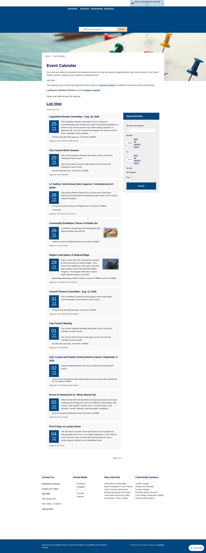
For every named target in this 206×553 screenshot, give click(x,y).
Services (84, 9)
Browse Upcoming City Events (117, 492)
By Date (134, 135)
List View (50, 80)
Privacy (65, 545)
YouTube (80, 493)
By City (129, 168)
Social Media (101, 545)
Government (97, 10)
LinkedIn (80, 496)
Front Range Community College (149, 495)
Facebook (80, 484)
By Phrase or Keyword (134, 126)
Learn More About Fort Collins (117, 495)
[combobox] (147, 3)
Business (109, 9)
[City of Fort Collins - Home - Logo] (54, 12)
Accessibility (90, 545)
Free (128, 177)
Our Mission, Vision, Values (116, 498)
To (132, 152)
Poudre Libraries (142, 489)
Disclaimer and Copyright (51, 545)
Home (47, 56)
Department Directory (51, 484)
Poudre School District (144, 498)
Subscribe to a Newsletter (115, 484)
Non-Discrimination (76, 545)
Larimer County (142, 484)
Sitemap (45, 547)
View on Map (47, 509)
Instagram (80, 487)
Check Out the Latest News (116, 489)
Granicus (160, 545)
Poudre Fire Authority (144, 486)
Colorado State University (146, 492)
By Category (131, 172)
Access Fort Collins (50, 489)
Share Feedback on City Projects (118, 486)
